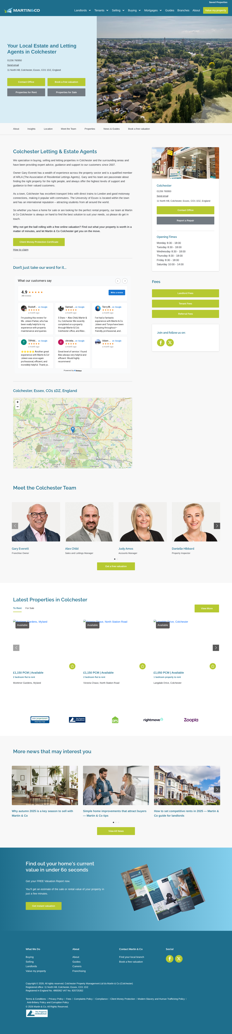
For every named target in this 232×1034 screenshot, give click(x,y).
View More (207, 608)
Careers (76, 966)
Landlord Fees (185, 293)
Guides (169, 10)
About (196, 10)
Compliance (101, 999)
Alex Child (18, 548)
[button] (73, 430)
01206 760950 (14, 60)
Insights (31, 128)
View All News (116, 831)
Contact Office (26, 82)
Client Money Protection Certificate (39, 242)
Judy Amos (72, 548)
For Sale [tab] (29, 608)
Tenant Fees (185, 303)
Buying (132, 10)
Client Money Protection (122, 999)
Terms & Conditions (36, 999)
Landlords (80, 10)
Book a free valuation (66, 82)
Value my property (36, 971)
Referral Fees (185, 314)
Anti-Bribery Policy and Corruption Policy (48, 1002)
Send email (13, 65)
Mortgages (151, 10)
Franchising (79, 971)
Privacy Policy (56, 999)
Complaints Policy (83, 999)
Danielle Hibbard (130, 548)
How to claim (20, 249)
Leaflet (129, 467)
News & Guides (112, 128)
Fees (68, 999)
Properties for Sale (66, 92)
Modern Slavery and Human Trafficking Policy (161, 999)
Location (48, 128)
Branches (183, 10)
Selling (116, 10)
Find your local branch (131, 957)
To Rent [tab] (17, 608)
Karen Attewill (181, 548)
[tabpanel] (116, 654)
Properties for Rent (26, 92)
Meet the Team (68, 128)
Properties (90, 128)
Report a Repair (185, 220)
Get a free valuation (116, 566)
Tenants (99, 10)
